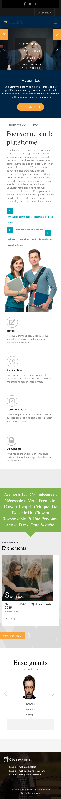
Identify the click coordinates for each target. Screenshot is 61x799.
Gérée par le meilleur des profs (29, 229)
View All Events (11, 635)
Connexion (44, 12)
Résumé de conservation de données (30, 789)
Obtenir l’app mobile (30, 792)
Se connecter (30, 107)
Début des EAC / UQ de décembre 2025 (29, 605)
